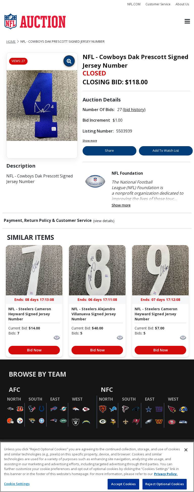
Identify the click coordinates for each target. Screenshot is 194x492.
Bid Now (34, 350)
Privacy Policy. (166, 474)
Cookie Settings (17, 483)
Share (109, 150)
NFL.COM (133, 4)
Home (11, 41)
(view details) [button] (103, 221)
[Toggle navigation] (187, 21)
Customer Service (158, 4)
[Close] (185, 449)
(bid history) (134, 109)
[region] (97, 467)
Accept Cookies (123, 484)
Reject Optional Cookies (164, 484)
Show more (90, 140)
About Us (182, 4)
